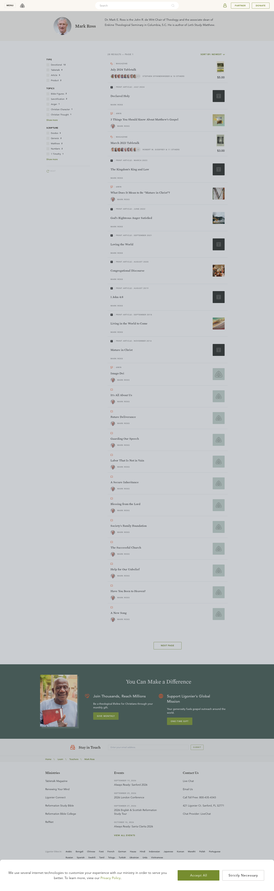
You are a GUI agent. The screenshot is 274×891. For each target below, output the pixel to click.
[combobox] (132, 6)
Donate (261, 5)
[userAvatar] (225, 5)
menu (10, 5)
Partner (240, 5)
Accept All (198, 875)
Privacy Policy (110, 878)
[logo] (22, 5)
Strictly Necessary (243, 875)
